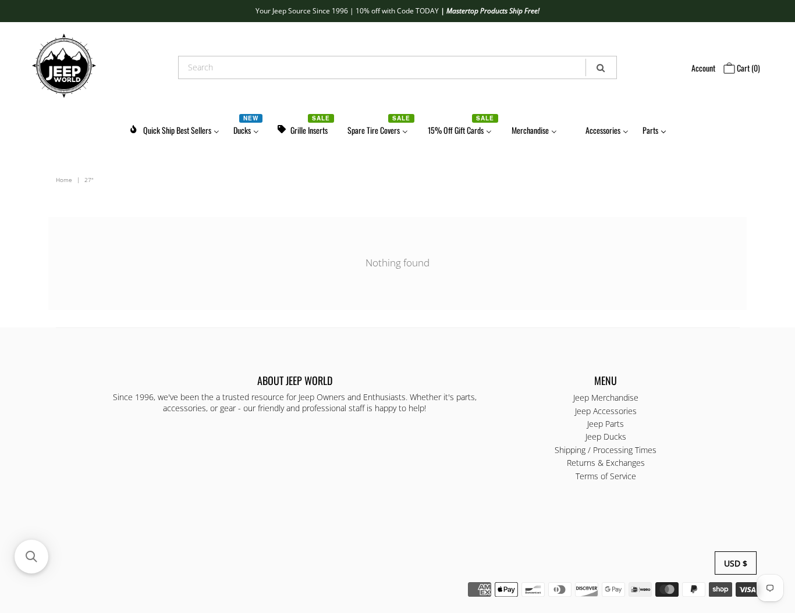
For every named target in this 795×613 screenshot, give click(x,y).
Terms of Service (606, 476)
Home (64, 180)
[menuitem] (174, 128)
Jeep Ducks (605, 436)
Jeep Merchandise (605, 397)
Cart (747, 67)
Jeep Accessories (606, 410)
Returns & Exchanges (606, 462)
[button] (31, 556)
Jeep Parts (605, 423)
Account (703, 67)
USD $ (735, 563)
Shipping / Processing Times (605, 449)
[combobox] (397, 67)
